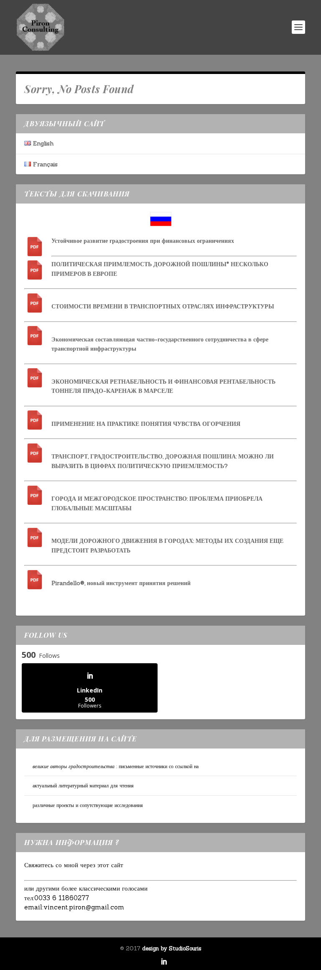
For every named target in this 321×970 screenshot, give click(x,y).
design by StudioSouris (171, 948)
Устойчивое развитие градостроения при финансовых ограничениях (142, 240)
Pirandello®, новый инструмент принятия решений (121, 583)
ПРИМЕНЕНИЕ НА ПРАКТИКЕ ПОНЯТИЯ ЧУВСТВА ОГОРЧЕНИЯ (145, 424)
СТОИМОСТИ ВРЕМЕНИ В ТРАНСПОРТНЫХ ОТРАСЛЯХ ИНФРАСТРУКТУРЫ (162, 306)
